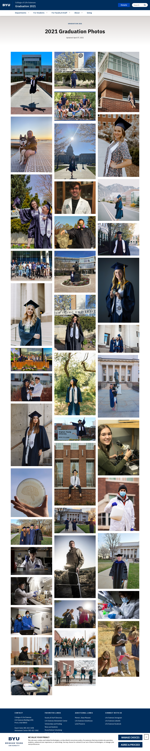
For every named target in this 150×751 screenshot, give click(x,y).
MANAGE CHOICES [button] (130, 737)
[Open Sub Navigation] (29, 12)
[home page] (6, 5)
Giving (89, 13)
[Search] (145, 5)
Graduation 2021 (25, 6)
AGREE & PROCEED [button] (130, 744)
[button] (146, 736)
